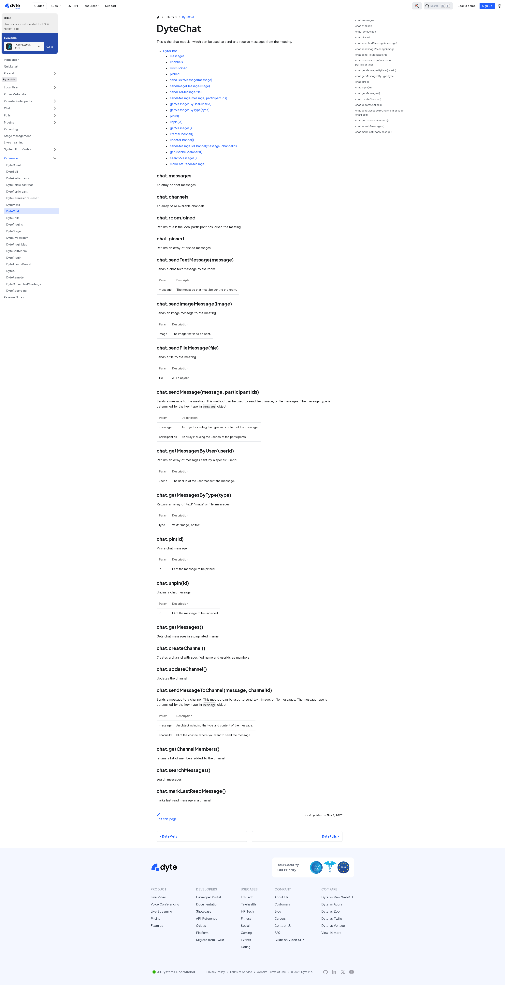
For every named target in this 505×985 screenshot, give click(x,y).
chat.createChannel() (368, 99)
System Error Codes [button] (17, 149)
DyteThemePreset (18, 264)
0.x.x (49, 46)
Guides (39, 5)
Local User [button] (11, 87)
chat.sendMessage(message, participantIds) (373, 62)
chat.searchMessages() (369, 126)
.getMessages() (180, 128)
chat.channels (363, 25)
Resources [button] (90, 5)
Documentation (207, 904)
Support (110, 5)
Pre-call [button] (9, 73)
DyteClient (13, 165)
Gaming (246, 933)
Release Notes (14, 297)
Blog (278, 911)
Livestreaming (13, 142)
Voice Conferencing (165, 904)
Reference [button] (11, 158)
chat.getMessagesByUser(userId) (375, 70)
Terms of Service (241, 972)
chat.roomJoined (365, 31)
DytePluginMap (16, 244)
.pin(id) (174, 116)
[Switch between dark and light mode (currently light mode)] (499, 6)
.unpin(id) (175, 122)
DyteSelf (12, 171)
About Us (281, 897)
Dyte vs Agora (331, 904)
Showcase (203, 911)
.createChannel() (181, 134)
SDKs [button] (54, 5)
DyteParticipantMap (20, 185)
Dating (245, 947)
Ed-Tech (247, 897)
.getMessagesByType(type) (189, 110)
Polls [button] (7, 115)
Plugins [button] (9, 122)
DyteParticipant (17, 191)
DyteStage (13, 231)
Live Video (158, 897)
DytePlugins (14, 224)
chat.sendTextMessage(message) (376, 43)
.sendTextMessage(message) (190, 80)
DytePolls (13, 218)
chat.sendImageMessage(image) (375, 49)
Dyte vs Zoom (331, 911)
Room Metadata (15, 94)
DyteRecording (16, 290)
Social (245, 926)
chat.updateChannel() (368, 104)
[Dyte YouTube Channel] (351, 972)
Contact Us (283, 926)
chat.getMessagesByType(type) (375, 76)
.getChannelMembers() (185, 152)
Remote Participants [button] (18, 101)
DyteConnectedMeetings (23, 284)
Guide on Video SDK (290, 940)
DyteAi (10, 271)
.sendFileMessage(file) (185, 92)
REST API (72, 5)
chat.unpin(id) (363, 87)
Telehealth (248, 904)
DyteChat (12, 211)
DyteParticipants (17, 178)
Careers (280, 918)
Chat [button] (7, 108)
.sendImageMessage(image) (189, 86)
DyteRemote (15, 277)
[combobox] (24, 46)
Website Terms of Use (271, 972)
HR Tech (247, 911)
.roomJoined (178, 68)
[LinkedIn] (334, 972)
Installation (11, 59)
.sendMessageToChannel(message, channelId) (203, 146)
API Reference (206, 918)
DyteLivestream (17, 237)
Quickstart (11, 66)
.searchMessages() (183, 158)
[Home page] (158, 17)
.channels (176, 62)
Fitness (246, 918)
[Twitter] (343, 972)
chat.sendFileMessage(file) (371, 54)
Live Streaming (161, 911)
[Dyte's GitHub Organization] (325, 972)
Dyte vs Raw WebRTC (337, 897)
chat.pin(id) (362, 81)
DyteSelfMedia (16, 251)
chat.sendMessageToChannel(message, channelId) (379, 112)
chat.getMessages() (367, 93)
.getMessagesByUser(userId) (190, 104)
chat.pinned (362, 37)
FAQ (278, 933)
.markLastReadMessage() (188, 164)
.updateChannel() (181, 140)
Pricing (155, 918)
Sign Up (487, 5)
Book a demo (467, 5)
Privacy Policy (216, 972)
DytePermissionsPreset (22, 198)
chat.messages (364, 20)
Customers (282, 904)
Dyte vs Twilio (331, 918)
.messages (176, 56)
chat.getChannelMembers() (372, 120)
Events (246, 940)
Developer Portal (208, 897)
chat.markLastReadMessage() (373, 131)
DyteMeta (13, 204)
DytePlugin (13, 257)
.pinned (174, 74)
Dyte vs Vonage (333, 926)
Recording (11, 129)
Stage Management (17, 136)
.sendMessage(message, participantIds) (198, 98)
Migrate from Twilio (210, 940)
